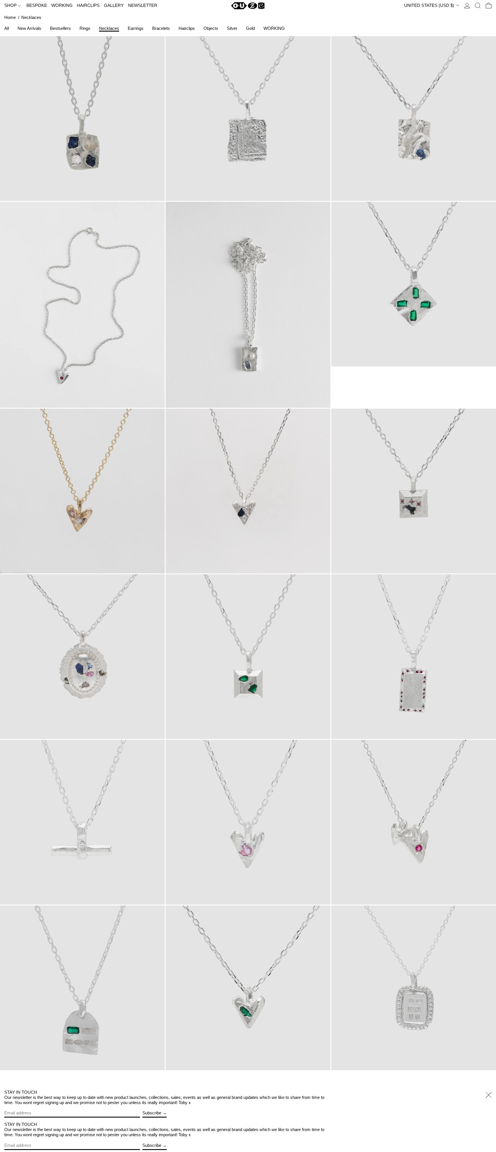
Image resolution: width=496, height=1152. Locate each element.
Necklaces (31, 17)
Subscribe (151, 1112)
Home (10, 17)
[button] (477, 6)
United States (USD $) (429, 5)
